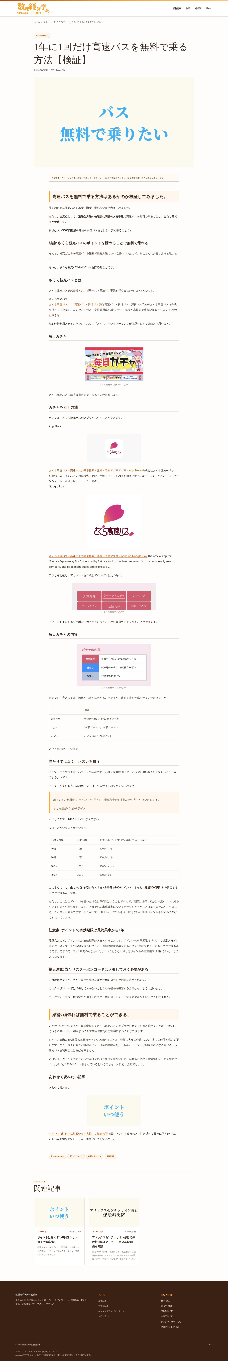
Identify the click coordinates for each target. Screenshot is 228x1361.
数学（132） (166, 1300)
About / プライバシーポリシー (112, 1311)
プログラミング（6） (170, 1326)
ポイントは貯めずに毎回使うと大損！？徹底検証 (78, 1133)
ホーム (37, 22)
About (209, 8)
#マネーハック (57, 1156)
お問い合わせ (104, 1316)
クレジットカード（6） (171, 1321)
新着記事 (177, 8)
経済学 (198, 8)
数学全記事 (103, 1305)
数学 (188, 8)
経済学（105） (167, 1305)
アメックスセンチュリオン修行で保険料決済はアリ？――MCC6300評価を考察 (113, 1241)
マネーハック (50, 22)
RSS (210, 1344)
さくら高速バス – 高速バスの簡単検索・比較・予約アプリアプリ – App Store (95, 470)
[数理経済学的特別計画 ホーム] (35, 8)
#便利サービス (94, 1156)
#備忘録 (110, 1156)
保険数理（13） (168, 1311)
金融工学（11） (168, 1316)
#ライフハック (76, 1156)
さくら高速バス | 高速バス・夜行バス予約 (76, 304)
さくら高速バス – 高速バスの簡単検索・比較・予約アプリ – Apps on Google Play (98, 556)
